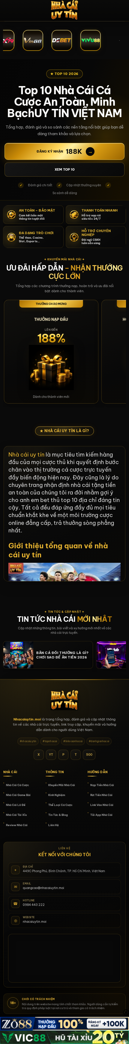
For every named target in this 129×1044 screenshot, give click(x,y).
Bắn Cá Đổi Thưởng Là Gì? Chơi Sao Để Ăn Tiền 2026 (62, 655)
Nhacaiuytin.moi (27, 719)
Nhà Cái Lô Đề (16, 805)
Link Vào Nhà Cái (101, 805)
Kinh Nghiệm (56, 795)
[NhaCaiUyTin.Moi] (64, 10)
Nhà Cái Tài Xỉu (16, 814)
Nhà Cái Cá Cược (17, 785)
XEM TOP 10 (65, 169)
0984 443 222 (34, 905)
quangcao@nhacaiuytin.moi (43, 888)
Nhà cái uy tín (26, 454)
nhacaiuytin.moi (34, 922)
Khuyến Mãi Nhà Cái (61, 785)
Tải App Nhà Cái (101, 814)
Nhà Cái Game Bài (18, 795)
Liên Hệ (53, 825)
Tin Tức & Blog (58, 814)
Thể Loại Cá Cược (60, 805)
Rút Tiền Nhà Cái (101, 795)
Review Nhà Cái (17, 825)
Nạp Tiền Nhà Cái (102, 785)
